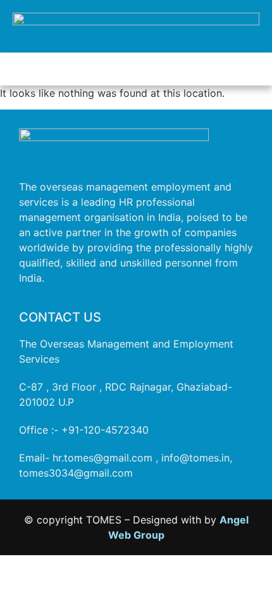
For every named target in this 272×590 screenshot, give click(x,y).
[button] (136, 69)
